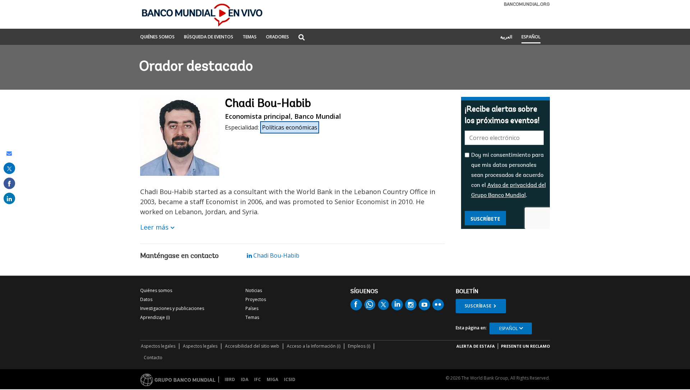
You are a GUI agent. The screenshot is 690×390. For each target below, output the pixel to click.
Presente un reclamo (525, 346)
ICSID (289, 379)
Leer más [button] (154, 227)
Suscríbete (485, 218)
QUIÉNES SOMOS (157, 37)
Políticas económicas (289, 127)
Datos (146, 299)
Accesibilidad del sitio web (252, 346)
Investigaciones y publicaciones (172, 308)
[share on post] (9, 168)
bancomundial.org (527, 4)
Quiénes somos (156, 290)
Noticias (253, 290)
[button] (301, 38)
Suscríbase (478, 306)
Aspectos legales (158, 346)
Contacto (153, 357)
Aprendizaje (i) (155, 317)
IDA (244, 379)
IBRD (230, 379)
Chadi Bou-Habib (275, 255)
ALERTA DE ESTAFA (475, 346)
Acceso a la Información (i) (313, 346)
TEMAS (250, 37)
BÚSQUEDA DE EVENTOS (208, 37)
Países (251, 308)
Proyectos (255, 299)
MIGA (272, 379)
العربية (506, 37)
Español (530, 37)
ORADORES (277, 37)
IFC (257, 379)
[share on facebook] (9, 183)
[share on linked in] (9, 198)
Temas (252, 317)
